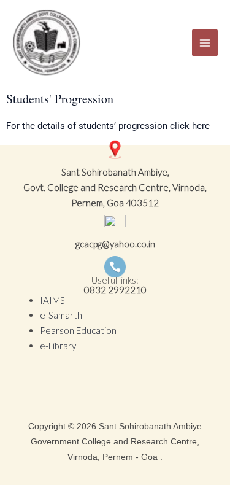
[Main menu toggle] (205, 42)
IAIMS (52, 300)
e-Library (58, 345)
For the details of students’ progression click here (108, 125)
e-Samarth (61, 314)
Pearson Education (78, 330)
